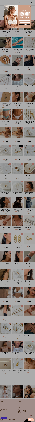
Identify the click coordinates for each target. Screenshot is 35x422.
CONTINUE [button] (25, 24)
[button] (30, 6)
